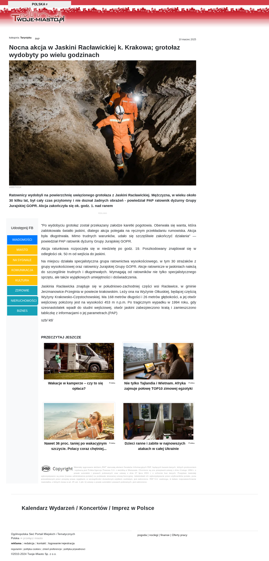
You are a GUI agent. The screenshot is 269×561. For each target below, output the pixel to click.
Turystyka (26, 37)
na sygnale (22, 260)
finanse (165, 535)
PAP (37, 38)
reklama (16, 543)
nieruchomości (24, 300)
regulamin (16, 549)
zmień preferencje (52, 549)
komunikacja (22, 270)
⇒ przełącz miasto (31, 538)
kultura (22, 280)
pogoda (142, 535)
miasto (22, 249)
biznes (22, 310)
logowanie (54, 543)
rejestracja (68, 543)
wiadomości (22, 239)
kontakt (41, 543)
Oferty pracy (179, 535)
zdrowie (22, 290)
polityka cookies (32, 549)
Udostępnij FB (22, 228)
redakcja (29, 543)
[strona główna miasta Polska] (37, 16)
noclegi (153, 535)
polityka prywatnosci (74, 549)
